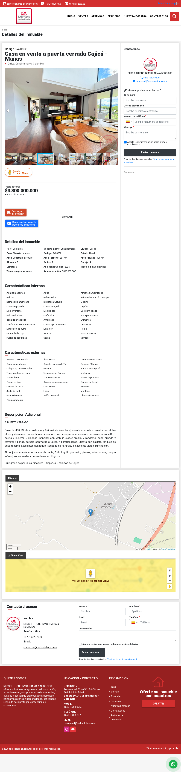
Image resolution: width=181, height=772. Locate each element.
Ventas (83, 16)
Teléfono (134, 617)
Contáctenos (159, 16)
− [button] (10, 491)
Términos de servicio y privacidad (122, 659)
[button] (115, 71)
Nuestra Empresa (135, 16)
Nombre (84, 606)
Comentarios (85, 628)
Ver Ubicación (81, 581)
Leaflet (148, 549)
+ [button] (10, 486)
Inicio (71, 16)
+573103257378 (53, 3)
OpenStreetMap (168, 549)
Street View (20, 172)
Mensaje (129, 127)
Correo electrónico (134, 105)
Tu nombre (130, 95)
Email (82, 617)
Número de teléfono (135, 116)
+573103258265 (77, 3)
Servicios (114, 16)
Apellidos (134, 606)
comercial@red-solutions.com (151, 81)
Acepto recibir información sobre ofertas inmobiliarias (110, 644)
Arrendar (97, 16)
